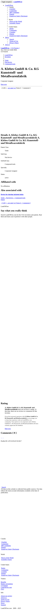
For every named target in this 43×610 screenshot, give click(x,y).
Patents (11, 14)
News (2, 603)
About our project (6, 596)
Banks (11, 28)
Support (3, 605)
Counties (12, 32)
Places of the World (15, 21)
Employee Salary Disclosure (18, 16)
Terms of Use (13, 41)
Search (11, 39)
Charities (12, 9)
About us (4, 598)
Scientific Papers (14, 23)
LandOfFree (9, 5)
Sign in (7, 45)
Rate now (4, 84)
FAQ (2, 589)
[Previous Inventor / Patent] (1, 437)
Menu (7, 37)
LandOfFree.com (6, 587)
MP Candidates (14, 12)
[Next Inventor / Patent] (3, 437)
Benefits (3, 582)
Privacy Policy (14, 43)
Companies (13, 11)
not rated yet (12, 88)
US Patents (4, 585)
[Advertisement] (21, 110)
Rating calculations (7, 584)
